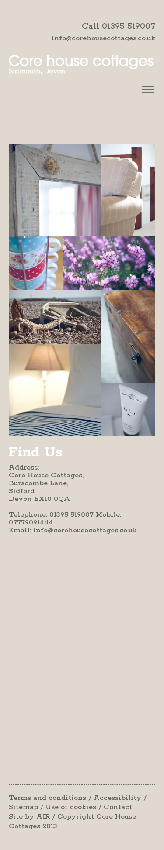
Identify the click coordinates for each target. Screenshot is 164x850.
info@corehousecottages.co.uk (103, 38)
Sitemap (23, 807)
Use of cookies (70, 807)
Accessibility (117, 797)
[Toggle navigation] (148, 89)
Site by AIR (29, 816)
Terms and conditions (47, 797)
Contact (118, 807)
